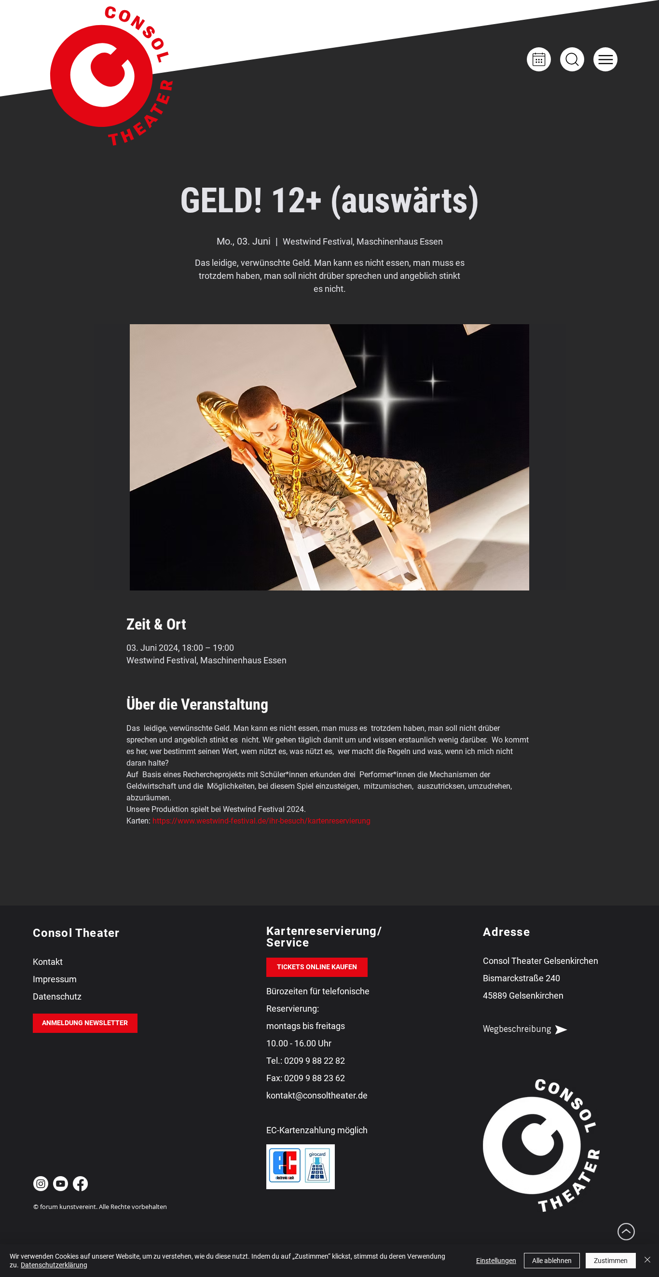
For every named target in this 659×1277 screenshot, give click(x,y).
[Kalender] (539, 59)
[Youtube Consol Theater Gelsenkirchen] (60, 1183)
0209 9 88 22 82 (314, 1061)
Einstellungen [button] (496, 1260)
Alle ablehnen (552, 1260)
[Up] (572, 59)
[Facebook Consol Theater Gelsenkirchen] (80, 1183)
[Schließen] (647, 1260)
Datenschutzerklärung (54, 1265)
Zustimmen (611, 1260)
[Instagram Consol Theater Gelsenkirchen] (40, 1183)
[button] (605, 59)
